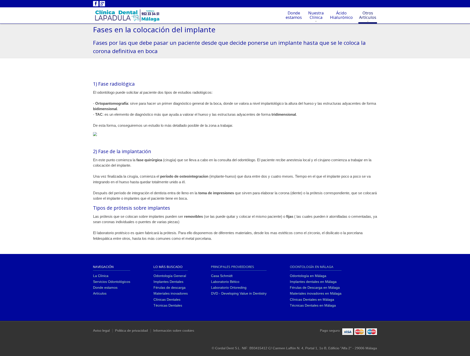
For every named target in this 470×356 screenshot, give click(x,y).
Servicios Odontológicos (111, 282)
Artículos (99, 293)
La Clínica (100, 276)
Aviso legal (101, 331)
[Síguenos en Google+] (102, 3)
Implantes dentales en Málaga (313, 282)
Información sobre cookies (173, 331)
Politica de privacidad (131, 331)
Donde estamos (105, 287)
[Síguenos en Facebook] (95, 3)
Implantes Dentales (168, 282)
